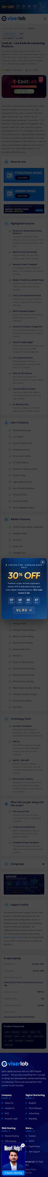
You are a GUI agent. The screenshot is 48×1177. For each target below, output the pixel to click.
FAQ (7, 1113)
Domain (32, 1136)
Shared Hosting (12, 1136)
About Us (9, 1103)
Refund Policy (30, 1169)
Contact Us (9, 1108)
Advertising (34, 1113)
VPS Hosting (10, 1141)
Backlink (32, 1103)
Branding (33, 1118)
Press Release (35, 1108)
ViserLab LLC (28, 1161)
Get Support (34, 1151)
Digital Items (34, 1146)
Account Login (11, 1118)
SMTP (31, 1141)
